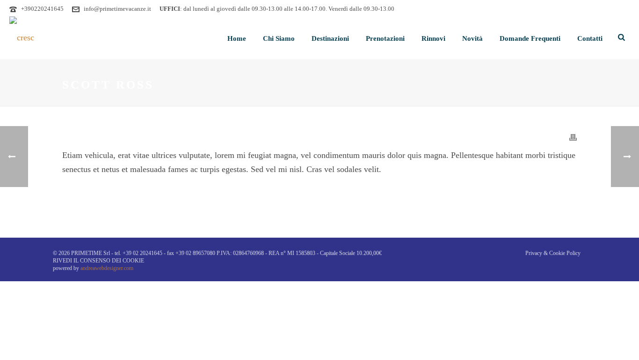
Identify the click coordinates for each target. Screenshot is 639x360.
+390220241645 (42, 8)
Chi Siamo (279, 38)
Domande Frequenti (530, 38)
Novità (472, 38)
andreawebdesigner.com (106, 268)
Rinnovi (433, 38)
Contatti (590, 38)
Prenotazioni (385, 38)
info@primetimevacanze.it (117, 8)
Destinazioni (330, 38)
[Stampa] (573, 137)
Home (236, 38)
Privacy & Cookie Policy (553, 253)
